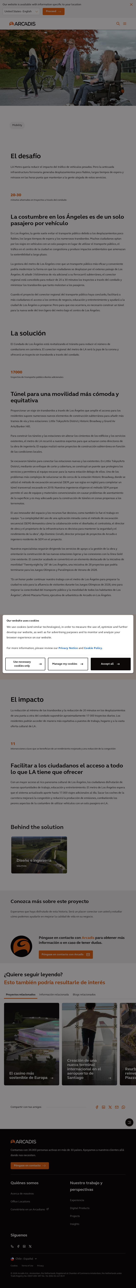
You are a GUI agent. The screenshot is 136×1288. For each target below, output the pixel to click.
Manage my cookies (64, 664)
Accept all (107, 664)
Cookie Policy (93, 648)
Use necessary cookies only (22, 664)
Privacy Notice (68, 648)
